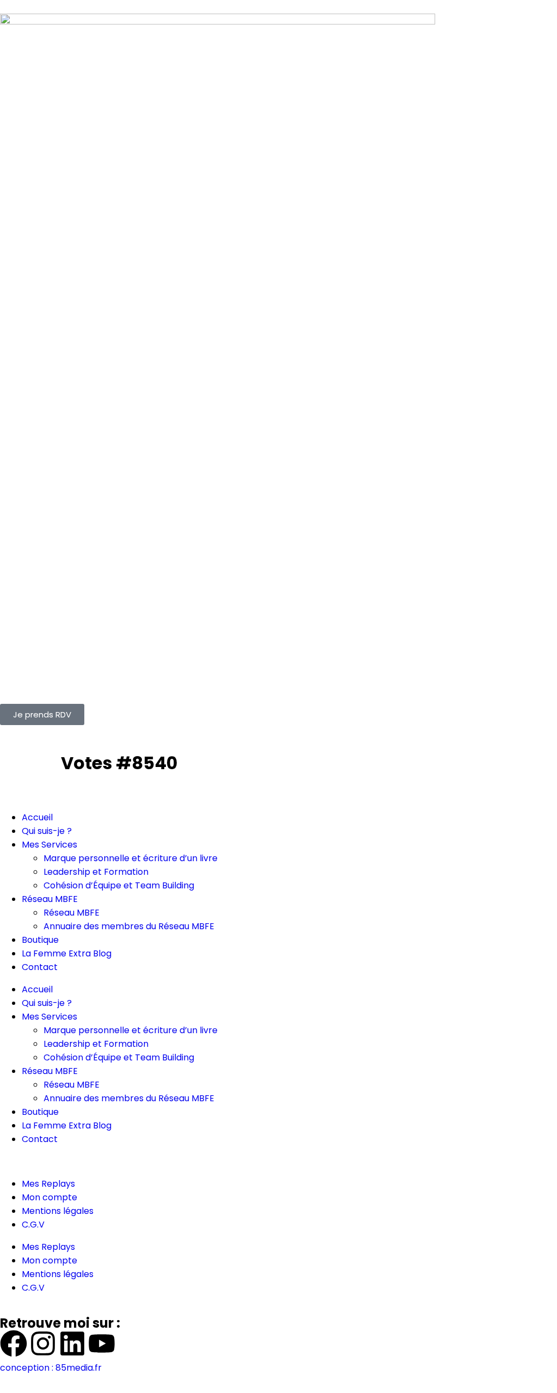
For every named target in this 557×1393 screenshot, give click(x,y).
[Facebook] (13, 1343)
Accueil (37, 817)
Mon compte (49, 1197)
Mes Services (49, 844)
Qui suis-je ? (47, 831)
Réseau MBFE (50, 899)
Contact (40, 967)
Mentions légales (58, 1211)
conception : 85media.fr (51, 1367)
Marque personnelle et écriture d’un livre (131, 858)
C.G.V (33, 1224)
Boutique (40, 940)
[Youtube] (101, 1343)
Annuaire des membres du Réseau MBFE (129, 926)
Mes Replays (48, 1183)
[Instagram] (43, 1343)
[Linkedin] (72, 1343)
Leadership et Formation (96, 872)
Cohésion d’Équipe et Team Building (119, 885)
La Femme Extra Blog (67, 953)
